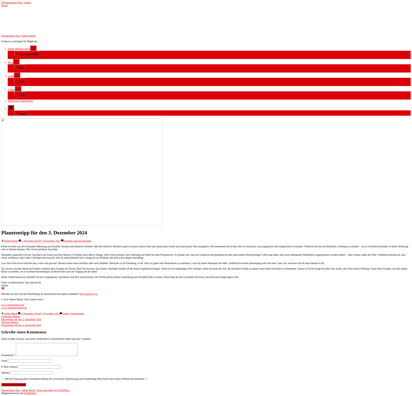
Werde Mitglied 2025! (19, 49)
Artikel (11, 89)
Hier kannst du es (88, 294)
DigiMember (30, 393)
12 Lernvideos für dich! (26, 57)
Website (5, 372)
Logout (18, 84)
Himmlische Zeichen (24, 71)
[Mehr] (11, 107)
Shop (10, 62)
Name (4, 360)
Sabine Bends (11, 241)
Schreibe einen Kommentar (77, 241)
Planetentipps (77, 313)
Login (11, 76)
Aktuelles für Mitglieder (26, 98)
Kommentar (8, 355)
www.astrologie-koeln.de (14, 307)
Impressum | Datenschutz (20, 101)
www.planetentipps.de (12, 305)
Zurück (22, 114)
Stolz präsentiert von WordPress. (53, 390)
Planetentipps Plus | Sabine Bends (18, 35)
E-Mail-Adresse (9, 366)
